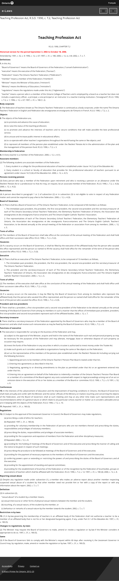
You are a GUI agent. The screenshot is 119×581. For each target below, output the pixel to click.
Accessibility (7, 566)
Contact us (34, 566)
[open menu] (103, 11)
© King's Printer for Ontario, (18, 571)
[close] (113, 11)
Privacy (21, 566)
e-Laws (7, 11)
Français (112, 3)
